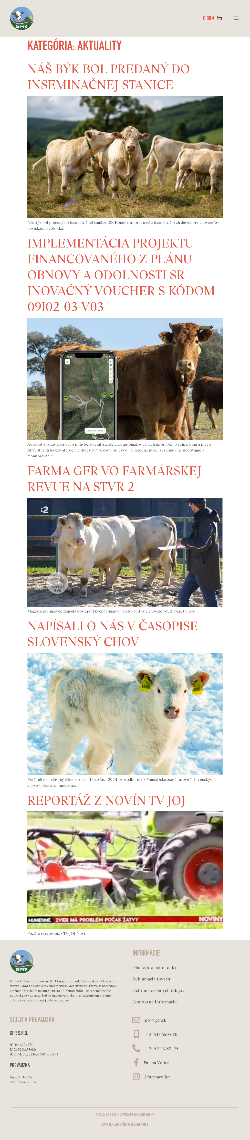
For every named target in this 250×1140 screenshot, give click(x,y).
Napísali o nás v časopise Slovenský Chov (112, 633)
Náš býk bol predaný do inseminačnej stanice (108, 76)
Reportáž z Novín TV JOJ (106, 799)
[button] (236, 18)
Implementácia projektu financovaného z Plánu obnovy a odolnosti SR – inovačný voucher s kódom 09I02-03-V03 (121, 274)
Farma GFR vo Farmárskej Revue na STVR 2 (114, 478)
